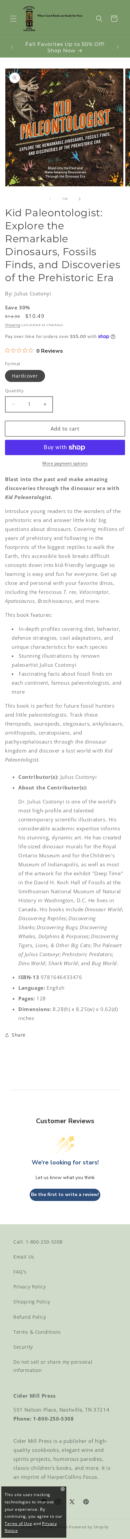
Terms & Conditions (37, 1332)
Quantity (14, 391)
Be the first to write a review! (65, 1194)
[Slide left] (50, 199)
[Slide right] (79, 199)
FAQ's (20, 1272)
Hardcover (25, 376)
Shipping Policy (31, 1301)
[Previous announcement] (12, 47)
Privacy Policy (29, 1286)
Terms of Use (18, 1523)
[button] (13, 18)
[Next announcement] (117, 47)
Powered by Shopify (89, 1526)
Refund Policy (29, 1317)
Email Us (23, 1257)
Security (23, 1347)
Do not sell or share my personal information (52, 1366)
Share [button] (19, 1035)
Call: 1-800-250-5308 (38, 1242)
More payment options (65, 463)
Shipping (12, 324)
